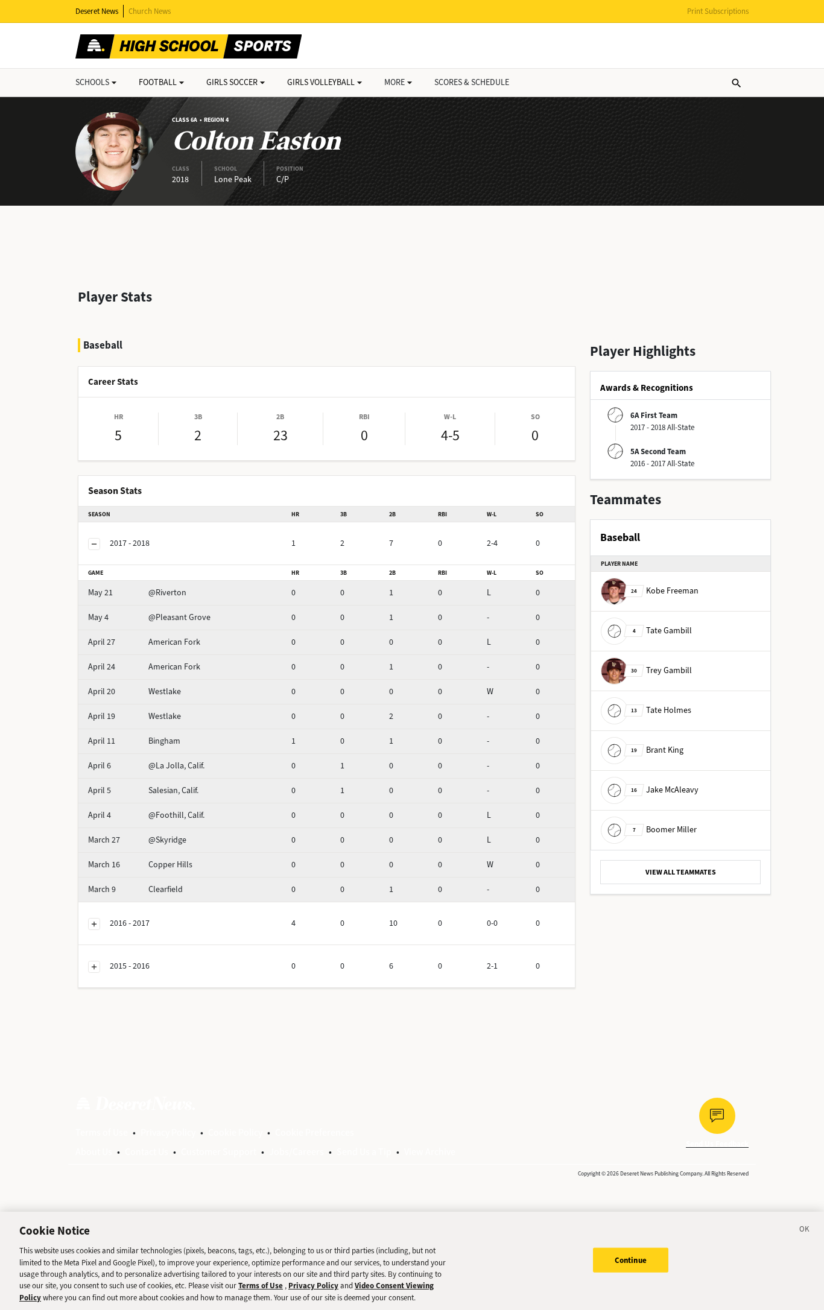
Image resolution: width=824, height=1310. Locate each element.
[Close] (804, 1231)
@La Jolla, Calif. (146, 765)
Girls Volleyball (321, 82)
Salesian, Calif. (143, 790)
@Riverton (137, 592)
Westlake (134, 691)
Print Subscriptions (718, 11)
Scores (471, 82)
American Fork (144, 642)
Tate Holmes (661, 710)
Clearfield (135, 889)
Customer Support (218, 1151)
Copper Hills (140, 864)
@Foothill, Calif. (146, 815)
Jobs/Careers (296, 1151)
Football (158, 82)
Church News (149, 11)
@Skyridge (137, 840)
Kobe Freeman (665, 590)
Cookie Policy (235, 1132)
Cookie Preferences (314, 1132)
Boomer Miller (665, 829)
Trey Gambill (661, 670)
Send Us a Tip (364, 1151)
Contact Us (146, 1151)
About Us (93, 1151)
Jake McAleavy (665, 790)
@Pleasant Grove (149, 617)
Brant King (657, 750)
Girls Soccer (232, 82)
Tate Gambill (662, 630)
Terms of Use (101, 1132)
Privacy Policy (168, 1132)
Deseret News (96, 11)
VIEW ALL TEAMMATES (680, 872)
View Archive (429, 1151)
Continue (631, 1260)
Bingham (134, 741)
